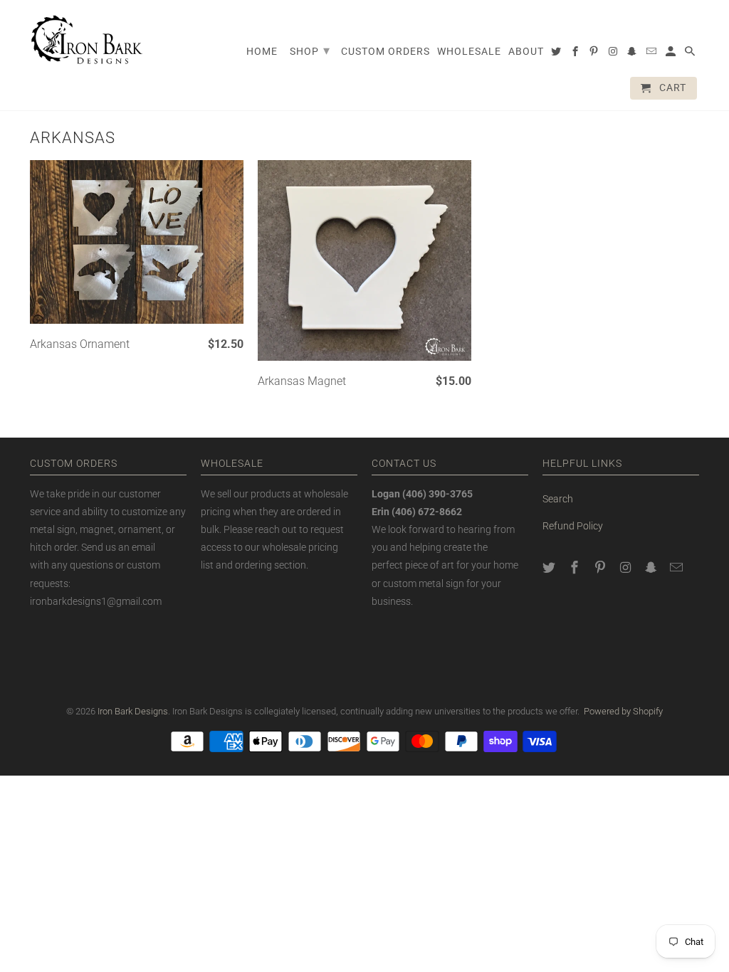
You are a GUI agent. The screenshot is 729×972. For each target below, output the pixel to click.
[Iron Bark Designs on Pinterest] (601, 567)
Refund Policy (572, 526)
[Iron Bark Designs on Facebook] (576, 567)
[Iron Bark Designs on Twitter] (550, 567)
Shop (310, 50)
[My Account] (672, 54)
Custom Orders (385, 51)
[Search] (691, 54)
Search (557, 499)
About (526, 51)
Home (262, 51)
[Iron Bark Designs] (87, 39)
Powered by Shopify (623, 711)
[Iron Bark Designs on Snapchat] (652, 567)
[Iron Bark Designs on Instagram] (626, 567)
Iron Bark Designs (133, 711)
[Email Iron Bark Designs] (678, 567)
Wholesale (469, 51)
